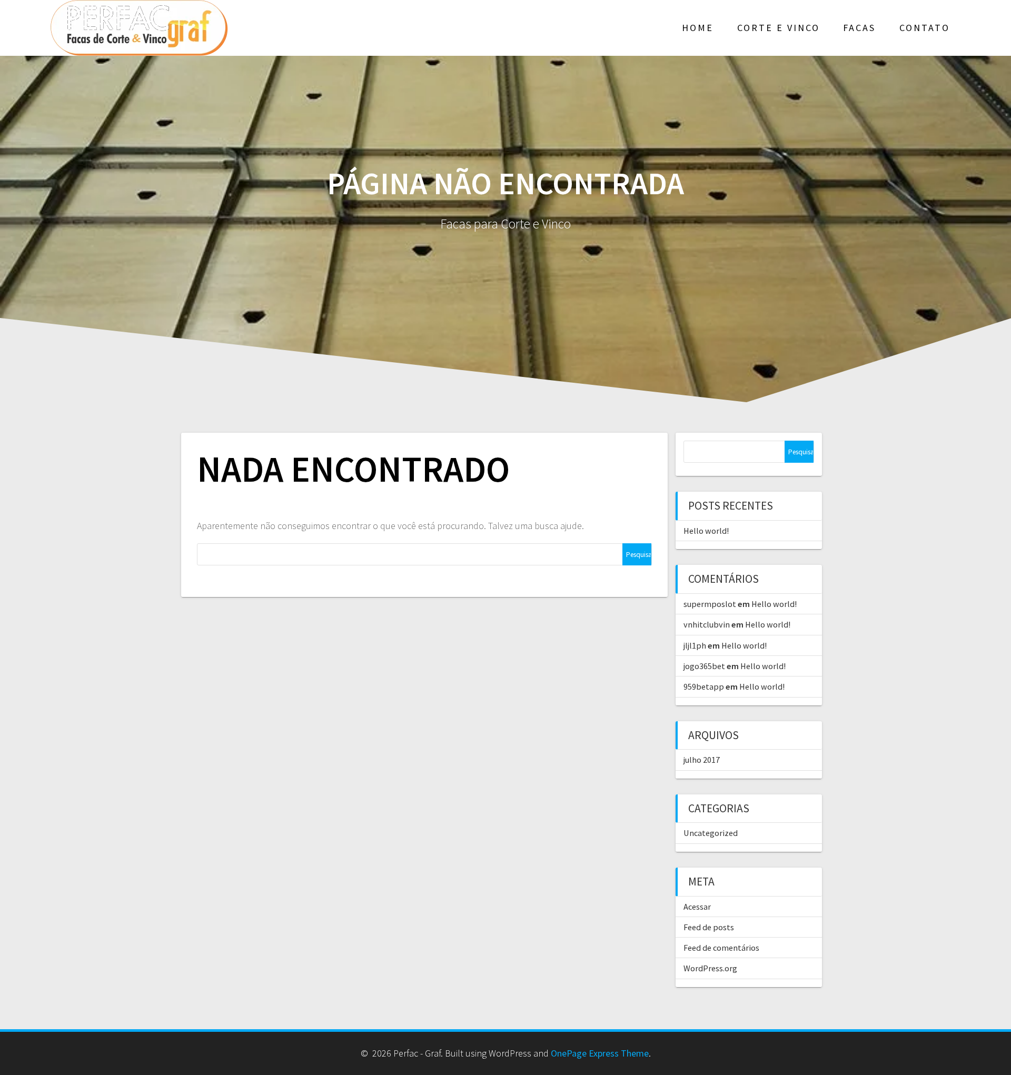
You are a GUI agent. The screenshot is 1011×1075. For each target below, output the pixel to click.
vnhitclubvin (706, 624)
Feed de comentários (721, 947)
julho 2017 (701, 759)
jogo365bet (704, 666)
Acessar (697, 906)
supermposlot (709, 604)
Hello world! (706, 530)
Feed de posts (708, 927)
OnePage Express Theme (600, 1053)
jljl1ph (694, 645)
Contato (924, 28)
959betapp (703, 686)
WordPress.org (710, 968)
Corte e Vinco (778, 28)
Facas (859, 28)
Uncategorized (710, 833)
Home (697, 28)
